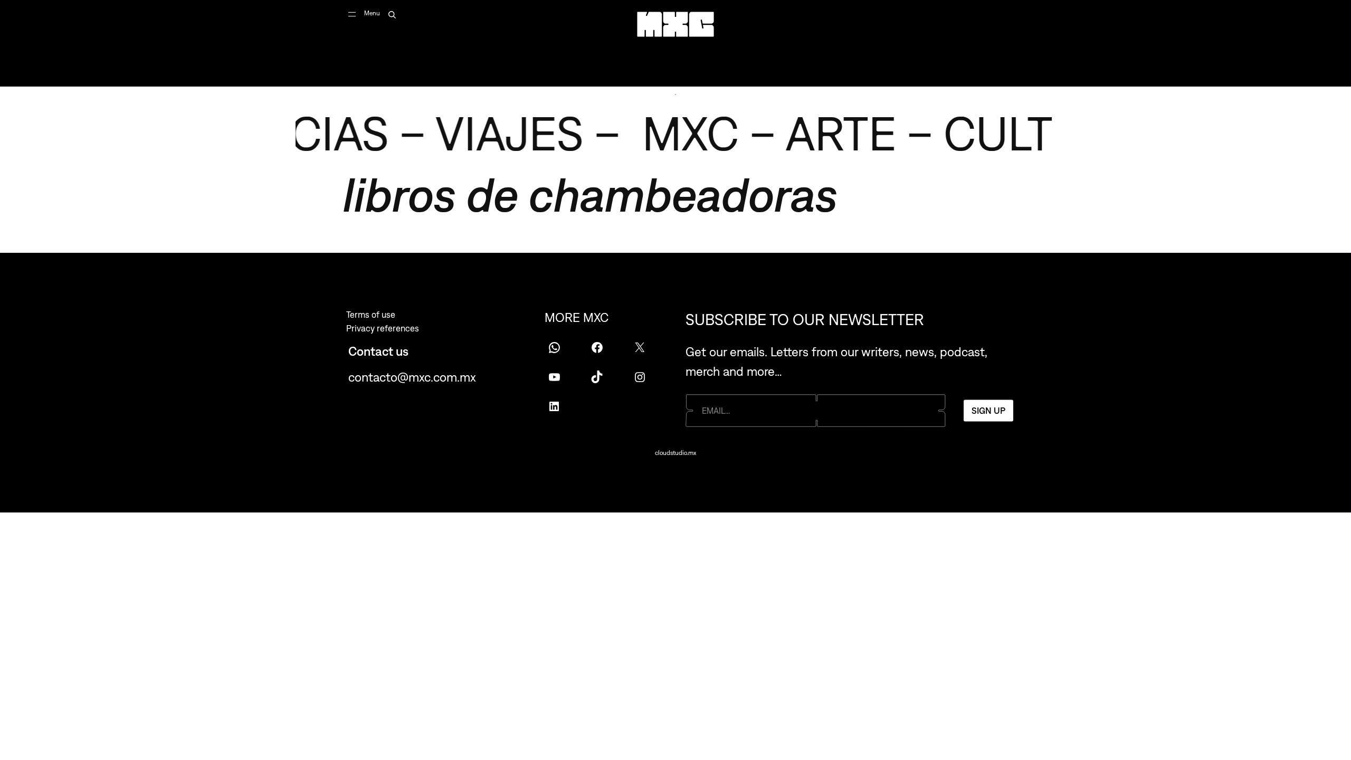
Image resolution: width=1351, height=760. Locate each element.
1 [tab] (675, 94)
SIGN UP (988, 410)
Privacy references (382, 328)
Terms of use (370, 314)
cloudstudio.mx (675, 453)
